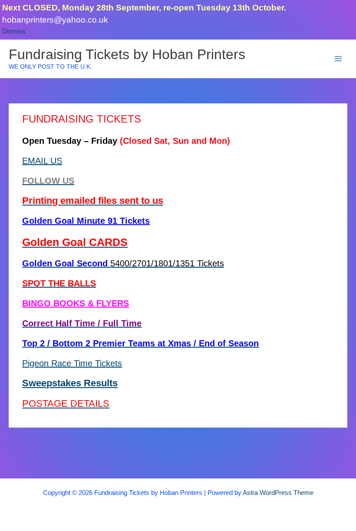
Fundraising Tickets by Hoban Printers (127, 54)
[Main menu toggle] (338, 59)
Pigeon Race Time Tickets (72, 363)
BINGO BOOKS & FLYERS (75, 303)
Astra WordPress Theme (278, 492)
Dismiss (14, 31)
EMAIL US (42, 161)
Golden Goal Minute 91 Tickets (86, 221)
